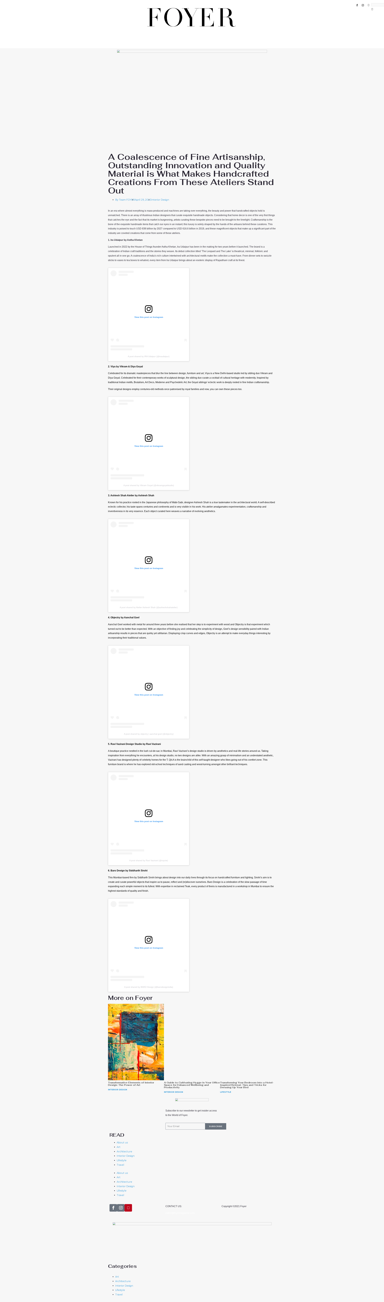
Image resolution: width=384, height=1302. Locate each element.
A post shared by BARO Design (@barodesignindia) (148, 987)
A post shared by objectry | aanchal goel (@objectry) (149, 734)
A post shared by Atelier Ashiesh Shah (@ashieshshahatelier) (149, 607)
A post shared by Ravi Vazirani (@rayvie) (148, 860)
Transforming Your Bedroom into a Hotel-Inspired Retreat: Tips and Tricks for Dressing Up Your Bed (247, 1085)
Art (118, 1147)
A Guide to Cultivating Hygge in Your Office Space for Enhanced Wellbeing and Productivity (192, 1085)
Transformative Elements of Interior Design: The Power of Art (131, 1084)
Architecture (124, 1151)
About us (122, 1142)
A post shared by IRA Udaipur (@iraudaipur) (149, 356)
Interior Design (160, 199)
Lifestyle (225, 1092)
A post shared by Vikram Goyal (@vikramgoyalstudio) (148, 485)
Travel (120, 1164)
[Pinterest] (368, 5)
